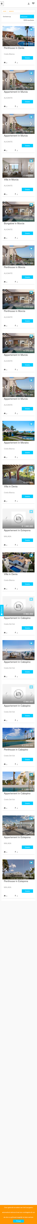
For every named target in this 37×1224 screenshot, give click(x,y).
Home (4, 11)
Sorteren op (7, 16)
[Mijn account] (29, 3)
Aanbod (11, 11)
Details (27, 58)
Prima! (18, 1221)
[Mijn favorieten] (33, 3)
